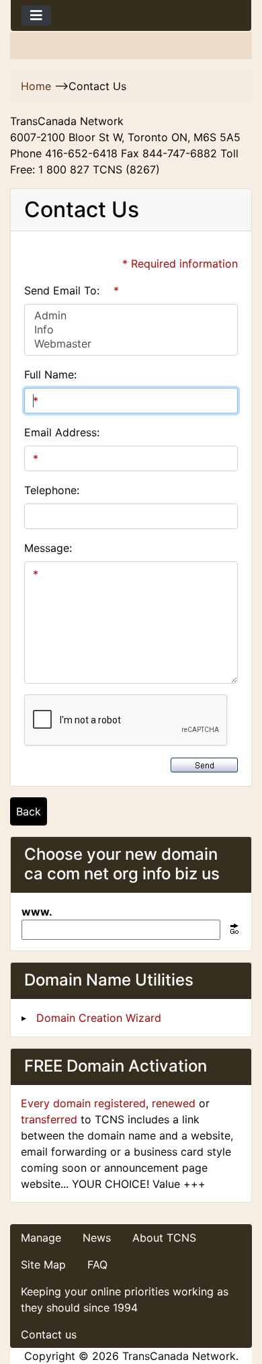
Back (28, 811)
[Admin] (131, 316)
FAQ (97, 1264)
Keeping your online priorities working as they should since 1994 (124, 1299)
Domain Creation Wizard (98, 1018)
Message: (48, 548)
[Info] (131, 330)
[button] (237, 1297)
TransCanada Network (179, 1356)
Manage (41, 1237)
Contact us (49, 1334)
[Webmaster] (131, 344)
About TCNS (164, 1237)
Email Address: (61, 432)
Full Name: (50, 374)
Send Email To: (61, 290)
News (97, 1237)
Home (36, 86)
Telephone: (51, 490)
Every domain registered (83, 1103)
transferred (49, 1119)
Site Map (43, 1264)
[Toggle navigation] (36, 15)
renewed (173, 1103)
